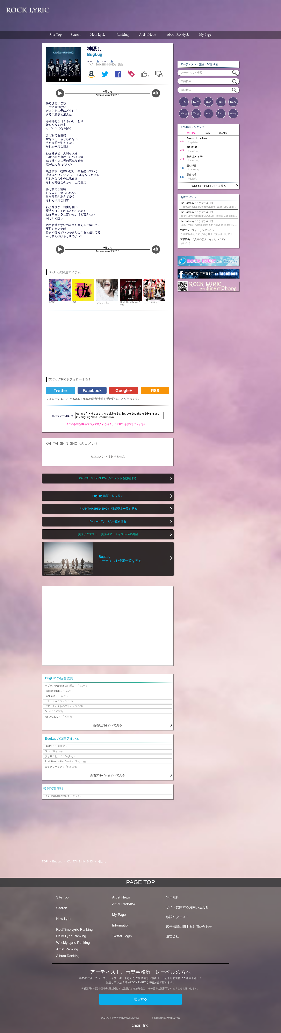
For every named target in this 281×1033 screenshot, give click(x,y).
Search (61, 908)
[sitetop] (55, 35)
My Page (119, 915)
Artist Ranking (67, 949)
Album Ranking (67, 956)
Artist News (121, 897)
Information (120, 925)
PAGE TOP (140, 882)
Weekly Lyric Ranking (73, 943)
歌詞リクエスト (177, 917)
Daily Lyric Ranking (71, 936)
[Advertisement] (167, 13)
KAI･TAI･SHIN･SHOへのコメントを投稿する (108, 478)
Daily (207, 133)
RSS (155, 390)
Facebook (92, 390)
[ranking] (122, 35)
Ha (184, 113)
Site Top (62, 897)
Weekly (223, 133)
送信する (140, 999)
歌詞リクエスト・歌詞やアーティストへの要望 (108, 534)
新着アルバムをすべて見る (107, 775)
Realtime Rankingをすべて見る (208, 185)
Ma (196, 113)
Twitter (60, 390)
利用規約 (172, 897)
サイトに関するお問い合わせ (187, 907)
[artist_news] (148, 35)
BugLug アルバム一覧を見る (107, 521)
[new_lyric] (98, 35)
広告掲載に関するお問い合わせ (189, 926)
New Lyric (63, 919)
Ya (208, 113)
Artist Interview (123, 904)
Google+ (123, 390)
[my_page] (205, 35)
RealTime (190, 133)
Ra (221, 113)
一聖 (97, 61)
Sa (208, 101)
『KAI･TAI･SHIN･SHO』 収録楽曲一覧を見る (108, 508)
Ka (196, 101)
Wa (233, 113)
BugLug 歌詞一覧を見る (107, 495)
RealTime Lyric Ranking (74, 929)
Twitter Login (122, 936)
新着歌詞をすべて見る (107, 725)
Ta (220, 101)
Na (233, 101)
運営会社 (172, 936)
